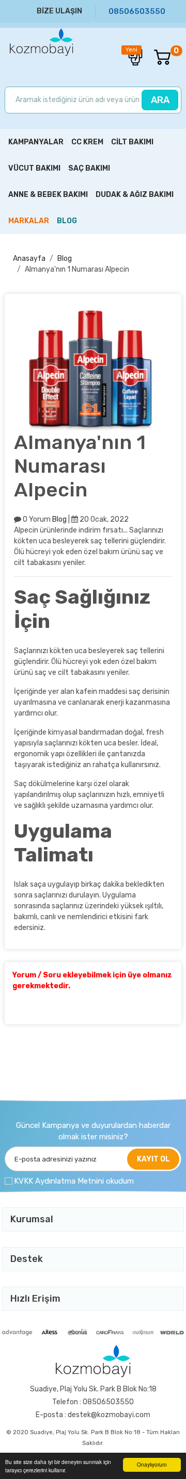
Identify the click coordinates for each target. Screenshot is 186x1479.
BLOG (67, 221)
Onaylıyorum (151, 1464)
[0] (157, 57)
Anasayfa (29, 258)
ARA (160, 100)
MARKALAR (28, 221)
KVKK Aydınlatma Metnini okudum (74, 1181)
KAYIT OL (153, 1159)
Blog (64, 258)
